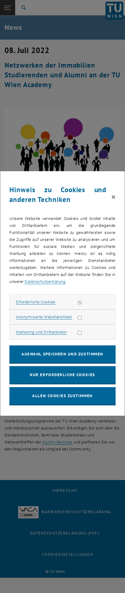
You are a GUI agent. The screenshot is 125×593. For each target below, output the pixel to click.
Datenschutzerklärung (45, 281)
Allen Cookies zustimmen (62, 395)
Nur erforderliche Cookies (62, 374)
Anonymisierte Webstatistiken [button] (44, 317)
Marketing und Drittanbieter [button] (41, 332)
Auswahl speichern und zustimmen (62, 354)
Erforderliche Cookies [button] (36, 302)
